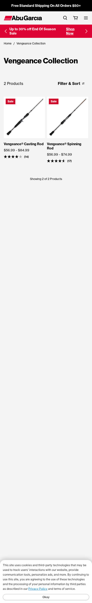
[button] (6, 31)
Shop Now (70, 31)
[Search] (65, 18)
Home (8, 43)
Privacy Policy (37, 588)
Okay (46, 597)
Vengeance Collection (31, 43)
